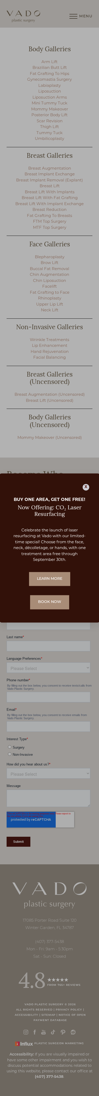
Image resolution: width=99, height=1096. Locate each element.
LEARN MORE (49, 579)
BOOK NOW (49, 602)
